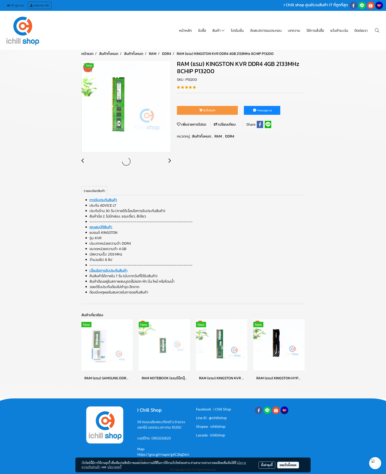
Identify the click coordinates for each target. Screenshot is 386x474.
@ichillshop (218, 418)
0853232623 (161, 438)
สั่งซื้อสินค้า (209, 110)
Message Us (264, 110)
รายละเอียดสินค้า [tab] (94, 190)
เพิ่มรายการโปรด (193, 124)
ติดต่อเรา (361, 30)
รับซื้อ (202, 30)
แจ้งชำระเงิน (339, 30)
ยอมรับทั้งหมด (288, 465)
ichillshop (218, 426)
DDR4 (229, 136)
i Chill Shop (222, 409)
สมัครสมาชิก (41, 5)
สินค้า (216, 30)
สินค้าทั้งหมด (202, 136)
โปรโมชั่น (237, 30)
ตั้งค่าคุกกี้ (267, 465)
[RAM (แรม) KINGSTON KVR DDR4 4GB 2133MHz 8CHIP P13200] (126, 107)
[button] (377, 30)
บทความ (294, 30)
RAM (219, 136)
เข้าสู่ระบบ (17, 5)
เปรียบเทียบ (226, 124)
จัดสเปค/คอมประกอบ (266, 30)
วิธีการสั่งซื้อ (315, 30)
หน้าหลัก (185, 30)
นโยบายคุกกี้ (114, 467)
